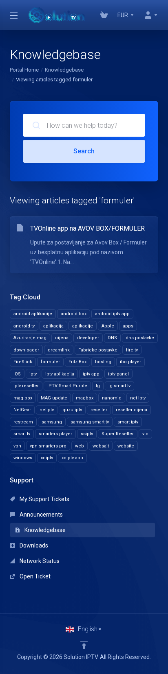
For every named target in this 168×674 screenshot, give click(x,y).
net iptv (138, 398)
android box (73, 313)
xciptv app (72, 457)
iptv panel (118, 374)
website (125, 446)
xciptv (47, 457)
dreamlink (59, 350)
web (79, 446)
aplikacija (53, 326)
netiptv (47, 409)
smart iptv (127, 422)
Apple (108, 326)
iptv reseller (26, 385)
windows (22, 457)
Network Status (39, 561)
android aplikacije (32, 313)
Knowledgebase (64, 70)
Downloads (33, 545)
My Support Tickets (43, 499)
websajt (101, 446)
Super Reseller (118, 433)
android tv (24, 326)
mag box (22, 398)
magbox (84, 398)
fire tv (132, 350)
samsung (52, 422)
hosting (103, 361)
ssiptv (87, 433)
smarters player (55, 433)
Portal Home (24, 70)
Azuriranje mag (29, 337)
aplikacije (82, 326)
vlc (145, 433)
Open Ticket (34, 576)
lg (98, 385)
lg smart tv (119, 385)
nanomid (112, 398)
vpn (17, 446)
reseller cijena (131, 409)
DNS (112, 337)
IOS (17, 374)
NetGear (22, 409)
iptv (33, 374)
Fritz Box (77, 361)
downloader (26, 350)
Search (84, 151)
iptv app (91, 374)
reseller (99, 409)
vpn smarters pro (48, 446)
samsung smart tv (90, 422)
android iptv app (112, 313)
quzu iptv (72, 409)
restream (23, 422)
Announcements (40, 514)
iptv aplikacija (59, 374)
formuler (50, 361)
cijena (62, 337)
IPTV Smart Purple (67, 385)
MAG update (54, 398)
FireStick (22, 361)
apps (128, 326)
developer (88, 337)
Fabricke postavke (97, 350)
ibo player (130, 361)
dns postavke (140, 337)
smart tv (21, 433)
